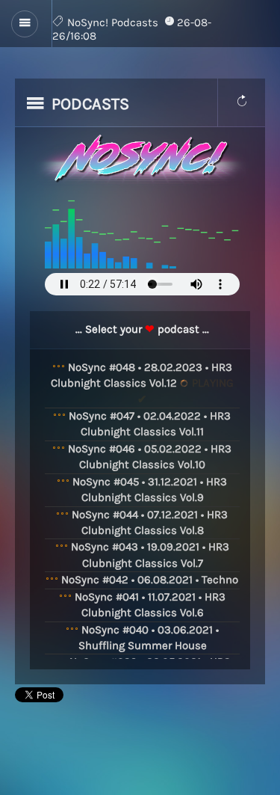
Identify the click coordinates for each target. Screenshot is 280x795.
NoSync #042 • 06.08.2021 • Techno (149, 579)
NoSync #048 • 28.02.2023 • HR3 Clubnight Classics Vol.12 (142, 383)
